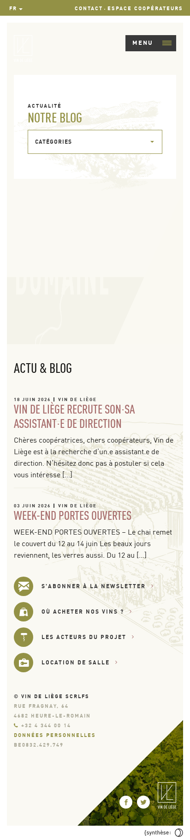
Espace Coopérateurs (145, 8)
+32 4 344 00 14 (46, 725)
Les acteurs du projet (84, 636)
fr (13, 8)
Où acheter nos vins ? (83, 611)
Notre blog (55, 117)
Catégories (53, 141)
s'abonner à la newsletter (94, 586)
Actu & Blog (43, 368)
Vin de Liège (77, 399)
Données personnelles (55, 735)
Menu (142, 42)
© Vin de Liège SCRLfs (51, 696)
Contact (89, 8)
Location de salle (76, 662)
